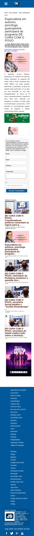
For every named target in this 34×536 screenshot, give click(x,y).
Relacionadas (10, 200)
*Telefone (8, 165)
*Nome (8, 153)
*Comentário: (9, 171)
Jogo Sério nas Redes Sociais (17, 529)
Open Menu (6, 4)
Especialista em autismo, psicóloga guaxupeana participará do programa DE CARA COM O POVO (15, 29)
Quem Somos (10, 510)
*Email (7, 159)
